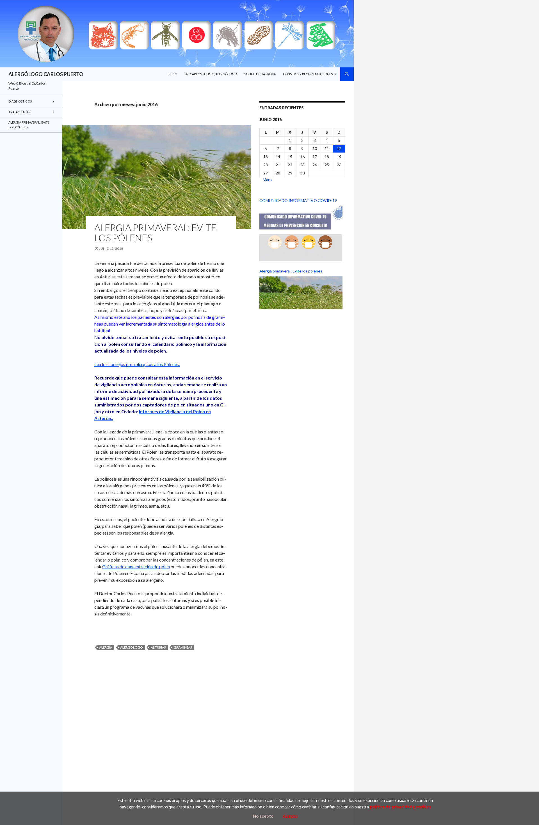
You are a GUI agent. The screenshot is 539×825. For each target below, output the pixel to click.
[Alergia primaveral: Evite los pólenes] (300, 292)
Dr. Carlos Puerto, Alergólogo (210, 74)
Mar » (267, 179)
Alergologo (131, 647)
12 (339, 148)
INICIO (172, 74)
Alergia (105, 647)
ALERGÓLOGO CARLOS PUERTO (45, 74)
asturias (158, 647)
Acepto (290, 816)
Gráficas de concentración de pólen (136, 566)
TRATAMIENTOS (19, 112)
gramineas (183, 647)
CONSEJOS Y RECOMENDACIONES (308, 74)
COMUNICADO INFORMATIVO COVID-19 (298, 200)
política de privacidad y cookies (400, 806)
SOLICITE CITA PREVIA (260, 74)
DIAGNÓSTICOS (20, 101)
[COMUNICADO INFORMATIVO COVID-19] (300, 233)
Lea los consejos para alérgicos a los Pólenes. (137, 364)
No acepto (263, 816)
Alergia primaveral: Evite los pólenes (155, 232)
